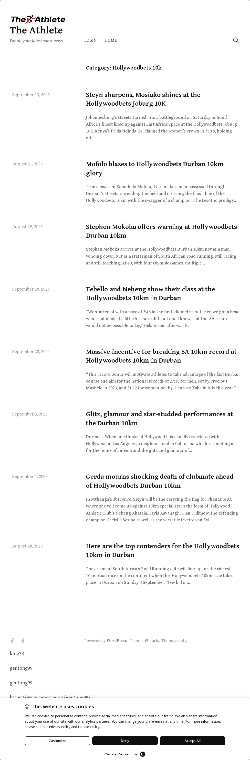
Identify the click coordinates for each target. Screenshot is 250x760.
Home (110, 40)
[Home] (23, 640)
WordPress (117, 640)
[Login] (13, 640)
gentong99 (21, 668)
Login (90, 40)
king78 (17, 654)
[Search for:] (236, 40)
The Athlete (36, 30)
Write (150, 640)
